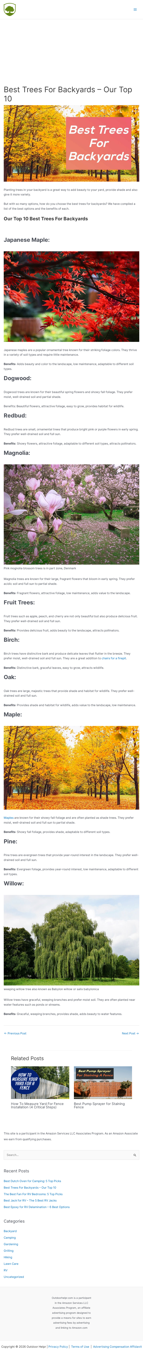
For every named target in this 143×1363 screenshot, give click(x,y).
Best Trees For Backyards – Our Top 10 (30, 1187)
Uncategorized (14, 1277)
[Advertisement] (71, 47)
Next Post (130, 1033)
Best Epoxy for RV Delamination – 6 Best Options (37, 1207)
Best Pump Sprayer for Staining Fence (99, 1105)
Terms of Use (80, 1346)
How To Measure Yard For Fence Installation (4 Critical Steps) (37, 1105)
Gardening (11, 1244)
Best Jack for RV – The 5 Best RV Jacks (30, 1200)
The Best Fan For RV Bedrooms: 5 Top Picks (33, 1194)
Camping (10, 1237)
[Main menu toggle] (135, 9)
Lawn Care (11, 1264)
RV (5, 1270)
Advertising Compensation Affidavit (117, 1346)
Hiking (8, 1257)
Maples (9, 817)
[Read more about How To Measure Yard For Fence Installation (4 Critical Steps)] (40, 1082)
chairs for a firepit (114, 658)
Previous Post (15, 1033)
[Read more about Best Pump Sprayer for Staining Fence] (103, 1082)
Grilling (8, 1250)
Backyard (10, 1231)
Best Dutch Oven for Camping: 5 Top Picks (32, 1181)
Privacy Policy (58, 1346)
